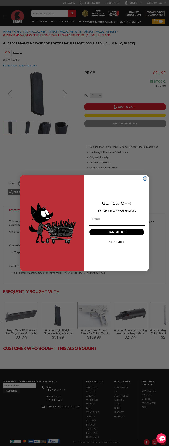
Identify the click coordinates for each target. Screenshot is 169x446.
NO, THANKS (117, 242)
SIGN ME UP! (117, 232)
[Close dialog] (145, 178)
